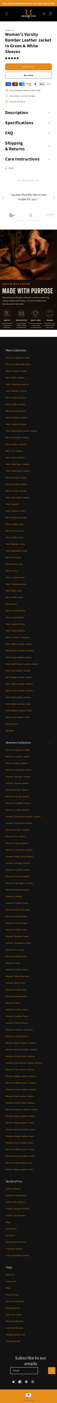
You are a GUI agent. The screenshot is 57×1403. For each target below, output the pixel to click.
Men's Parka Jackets (15, 457)
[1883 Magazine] (31, 215)
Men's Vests (11, 604)
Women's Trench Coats (16, 923)
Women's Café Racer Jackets (19, 849)
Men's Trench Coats (15, 530)
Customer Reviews (14, 1328)
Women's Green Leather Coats (20, 1156)
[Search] (44, 14)
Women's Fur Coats (15, 949)
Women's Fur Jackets (16, 836)
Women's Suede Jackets (17, 783)
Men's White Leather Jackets (19, 684)
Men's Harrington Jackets (18, 497)
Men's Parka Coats (14, 564)
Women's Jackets (14, 896)
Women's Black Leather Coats (20, 1122)
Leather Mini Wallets (15, 1202)
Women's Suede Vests (16, 996)
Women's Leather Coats (17, 903)
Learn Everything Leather (18, 1255)
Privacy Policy (12, 1294)
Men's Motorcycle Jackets (18, 470)
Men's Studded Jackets (17, 417)
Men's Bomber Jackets (16, 391)
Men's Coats (11, 570)
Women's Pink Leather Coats (19, 1142)
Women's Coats (13, 963)
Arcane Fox (31, 1400)
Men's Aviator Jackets (16, 444)
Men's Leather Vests (15, 577)
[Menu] (6, 14)
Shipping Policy (13, 1308)
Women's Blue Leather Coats (19, 1169)
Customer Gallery (14, 1248)
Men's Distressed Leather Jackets (21, 431)
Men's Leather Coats (15, 511)
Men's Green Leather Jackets (19, 690)
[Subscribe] (51, 1370)
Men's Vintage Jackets (16, 477)
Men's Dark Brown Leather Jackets (22, 664)
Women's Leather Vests (17, 969)
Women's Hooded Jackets (18, 869)
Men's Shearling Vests (16, 584)
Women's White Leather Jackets (21, 1082)
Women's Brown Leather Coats (20, 1129)
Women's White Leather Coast (20, 1149)
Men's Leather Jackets (16, 371)
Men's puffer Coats (15, 537)
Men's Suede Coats (15, 524)
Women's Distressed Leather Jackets (23, 816)
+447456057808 (13, 1341)
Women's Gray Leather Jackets (20, 1056)
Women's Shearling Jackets (19, 769)
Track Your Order (14, 1314)
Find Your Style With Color (18, 364)
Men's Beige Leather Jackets (19, 677)
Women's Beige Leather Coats (20, 1136)
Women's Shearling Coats (18, 909)
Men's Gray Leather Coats (18, 717)
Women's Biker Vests (15, 983)
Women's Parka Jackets (17, 843)
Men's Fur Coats (13, 557)
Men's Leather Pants (15, 624)
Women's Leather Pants (17, 1016)
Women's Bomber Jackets (18, 776)
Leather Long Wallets (16, 1195)
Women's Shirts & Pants (17, 1023)
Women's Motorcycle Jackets (19, 856)
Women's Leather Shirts (17, 1009)
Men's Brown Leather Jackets (19, 650)
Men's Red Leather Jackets (18, 697)
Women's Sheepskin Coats (18, 943)
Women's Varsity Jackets (17, 796)
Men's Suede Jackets (15, 397)
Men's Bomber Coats (15, 544)
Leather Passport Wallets (18, 1208)
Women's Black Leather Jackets (21, 1043)
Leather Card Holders (16, 1215)
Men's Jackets (12, 504)
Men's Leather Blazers (16, 424)
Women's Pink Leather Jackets (20, 1103)
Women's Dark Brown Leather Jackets (24, 1063)
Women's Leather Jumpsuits (19, 1029)
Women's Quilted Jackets (18, 889)
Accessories (11, 1228)
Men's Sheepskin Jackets (17, 437)
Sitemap (10, 730)
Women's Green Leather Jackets (21, 1089)
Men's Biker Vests (14, 590)
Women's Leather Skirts (17, 1036)
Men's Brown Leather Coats (19, 710)
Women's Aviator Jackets (18, 829)
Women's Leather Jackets (18, 756)
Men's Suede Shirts (15, 617)
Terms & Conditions (15, 1301)
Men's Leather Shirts (15, 610)
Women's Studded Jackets (18, 803)
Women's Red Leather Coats (19, 1162)
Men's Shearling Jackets (17, 384)
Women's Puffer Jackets (17, 790)
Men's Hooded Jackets (16, 484)
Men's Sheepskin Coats (16, 550)
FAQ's (8, 1288)
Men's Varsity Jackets (16, 411)
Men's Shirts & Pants (15, 630)
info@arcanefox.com (15, 1334)
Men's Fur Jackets (14, 451)
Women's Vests (13, 1003)
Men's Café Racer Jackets (17, 464)
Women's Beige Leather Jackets (21, 1076)
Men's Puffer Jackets (15, 404)
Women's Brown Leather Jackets (21, 1049)
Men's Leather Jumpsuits (18, 637)
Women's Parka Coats (16, 956)
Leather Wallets (13, 1188)
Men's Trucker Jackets (16, 491)
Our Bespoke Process (16, 1242)
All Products (12, 724)
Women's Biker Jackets (17, 763)
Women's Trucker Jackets (18, 876)
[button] (12, 58)
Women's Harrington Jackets (19, 883)
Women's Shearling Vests (18, 976)
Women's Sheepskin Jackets (19, 823)
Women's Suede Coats (16, 916)
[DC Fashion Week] (12, 215)
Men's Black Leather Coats (18, 704)
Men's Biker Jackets (15, 377)
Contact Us (11, 1281)
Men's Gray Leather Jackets (19, 657)
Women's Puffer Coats (16, 929)
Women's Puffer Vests (16, 989)
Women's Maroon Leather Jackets (22, 1109)
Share (11, 168)
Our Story (10, 1235)
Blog (8, 1222)
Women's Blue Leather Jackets (20, 1116)
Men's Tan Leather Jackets (18, 670)
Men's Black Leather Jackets (19, 644)
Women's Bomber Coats (17, 936)
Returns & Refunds (14, 1321)
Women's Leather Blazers (18, 810)
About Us (10, 1274)
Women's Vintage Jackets (18, 863)
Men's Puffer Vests (14, 597)
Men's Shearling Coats (16, 517)
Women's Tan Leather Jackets (20, 1069)
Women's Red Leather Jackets (20, 1096)
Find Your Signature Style (18, 357)
